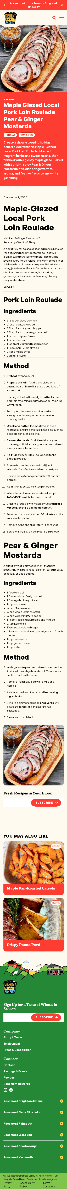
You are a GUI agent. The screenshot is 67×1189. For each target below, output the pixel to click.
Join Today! (33, 6)
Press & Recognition (17, 1050)
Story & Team (12, 1037)
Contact (9, 1065)
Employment (11, 1043)
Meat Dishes (27, 135)
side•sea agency (49, 1179)
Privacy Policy (7, 1184)
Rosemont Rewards (16, 1083)
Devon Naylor (19, 1179)
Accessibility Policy (27, 1184)
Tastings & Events (15, 1071)
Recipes (9, 1077)
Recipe (8, 99)
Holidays (10, 135)
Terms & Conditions (49, 1184)
